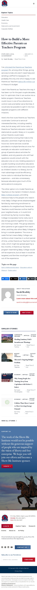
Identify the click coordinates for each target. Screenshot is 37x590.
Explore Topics (21, 526)
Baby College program (10, 195)
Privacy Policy (18, 571)
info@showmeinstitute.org (8, 583)
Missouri (4, 270)
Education (4, 17)
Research (32, 526)
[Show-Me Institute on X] (5, 547)
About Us (12, 530)
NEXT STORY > (26, 312)
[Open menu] (34, 3)
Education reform (26, 267)
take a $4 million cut (26, 82)
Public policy (12, 270)
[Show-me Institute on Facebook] (2, 547)
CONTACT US (22, 547)
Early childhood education (10, 267)
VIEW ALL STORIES (8, 421)
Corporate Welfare (7, 29)
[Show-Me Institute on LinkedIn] (8, 547)
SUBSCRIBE (29, 559)
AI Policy (21, 530)
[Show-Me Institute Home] (4, 3)
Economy (4, 23)
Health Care (5, 20)
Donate (6, 466)
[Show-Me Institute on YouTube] (12, 547)
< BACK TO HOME (11, 312)
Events (3, 530)
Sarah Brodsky (8, 59)
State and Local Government (10, 26)
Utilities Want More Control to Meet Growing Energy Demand (24, 406)
